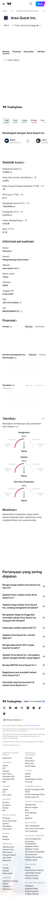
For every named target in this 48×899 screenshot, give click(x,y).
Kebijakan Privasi (32, 846)
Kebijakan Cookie (32, 849)
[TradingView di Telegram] (33, 708)
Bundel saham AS (32, 797)
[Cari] (30, 3)
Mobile (5, 836)
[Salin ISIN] (20, 303)
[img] (38, 25)
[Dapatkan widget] (43, 418)
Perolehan (6, 805)
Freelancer (6, 886)
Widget (28, 867)
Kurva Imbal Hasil (9, 821)
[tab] (28, 326)
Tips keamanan (31, 854)
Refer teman (7, 852)
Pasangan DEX (8, 779)
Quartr (41, 742)
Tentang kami (30, 805)
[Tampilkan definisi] (20, 169)
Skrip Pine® (7, 829)
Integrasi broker (31, 888)
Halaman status (31, 860)
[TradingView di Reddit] (4, 713)
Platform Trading (31, 878)
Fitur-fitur (28, 758)
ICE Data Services (33, 725)
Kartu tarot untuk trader (34, 828)
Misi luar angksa (31, 807)
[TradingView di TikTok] (39, 708)
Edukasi (5, 871)
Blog (27, 810)
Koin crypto (7, 774)
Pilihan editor (7, 873)
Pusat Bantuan (31, 813)
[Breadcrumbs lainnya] (12, 11)
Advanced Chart (31, 875)
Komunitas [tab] (29, 51)
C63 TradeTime (31, 831)
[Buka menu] (3, 3)
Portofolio (6, 818)
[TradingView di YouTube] (16, 708)
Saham (5, 766)
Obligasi (5, 771)
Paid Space (7, 889)
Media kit (28, 818)
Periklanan (29, 886)
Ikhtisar (28, 774)
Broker (27, 776)
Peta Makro (7, 826)
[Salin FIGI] (21, 311)
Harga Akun (29, 761)
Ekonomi (5, 802)
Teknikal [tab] (41, 51)
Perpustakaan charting (34, 870)
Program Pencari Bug (33, 857)
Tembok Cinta (8, 849)
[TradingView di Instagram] (22, 708)
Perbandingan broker (33, 779)
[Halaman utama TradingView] (9, 4)
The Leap (29, 782)
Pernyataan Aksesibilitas (35, 852)
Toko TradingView (32, 826)
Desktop (5, 839)
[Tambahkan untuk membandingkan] (28, 141)
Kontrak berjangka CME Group (34, 790)
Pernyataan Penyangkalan (30, 842)
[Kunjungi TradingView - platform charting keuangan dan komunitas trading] (12, 107)
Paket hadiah (30, 766)
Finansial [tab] (16, 51)
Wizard (5, 884)
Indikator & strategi (10, 881)
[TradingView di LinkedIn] (28, 708)
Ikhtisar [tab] (5, 51)
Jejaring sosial (8, 847)
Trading (5, 868)
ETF (4, 768)
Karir (27, 815)
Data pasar (29, 763)
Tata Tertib (6, 858)
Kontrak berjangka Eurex (35, 794)
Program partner (31, 891)
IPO (3, 810)
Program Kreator (9, 855)
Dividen (5, 808)
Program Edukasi (32, 894)
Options (5, 823)
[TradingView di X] (4, 708)
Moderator (6, 860)
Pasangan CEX (8, 776)
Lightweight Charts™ (33, 873)
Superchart (6, 758)
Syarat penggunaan (33, 839)
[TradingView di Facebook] (10, 708)
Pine (4, 782)
